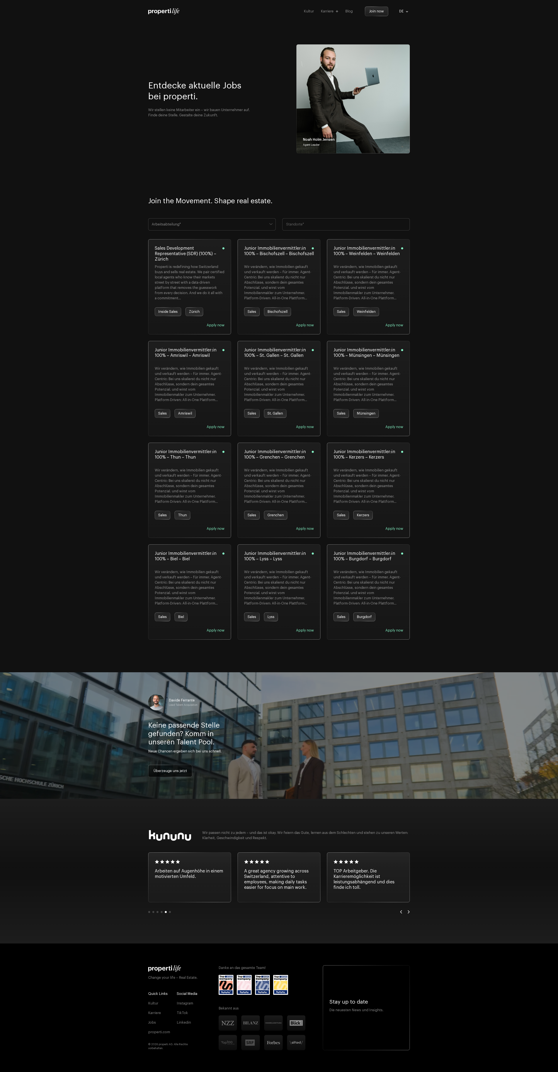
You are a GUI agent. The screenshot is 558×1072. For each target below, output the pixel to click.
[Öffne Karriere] (337, 11)
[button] (401, 912)
